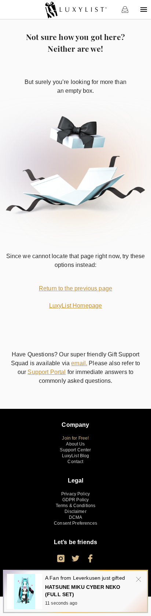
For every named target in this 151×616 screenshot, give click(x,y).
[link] (75, 9)
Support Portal (46, 372)
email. (79, 363)
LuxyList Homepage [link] (75, 305)
